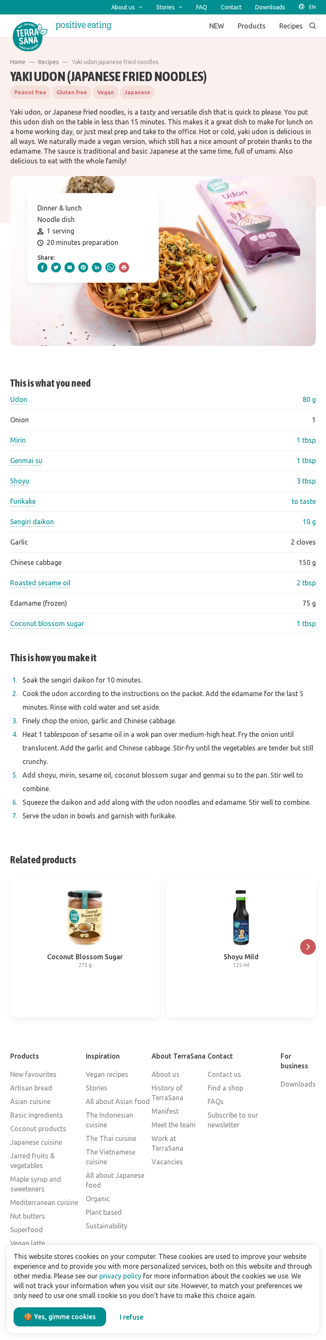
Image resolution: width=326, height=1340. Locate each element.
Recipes (48, 62)
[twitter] (56, 267)
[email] (70, 267)
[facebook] (42, 267)
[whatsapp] (110, 267)
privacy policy (120, 1276)
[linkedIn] (97, 267)
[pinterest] (83, 267)
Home (17, 62)
